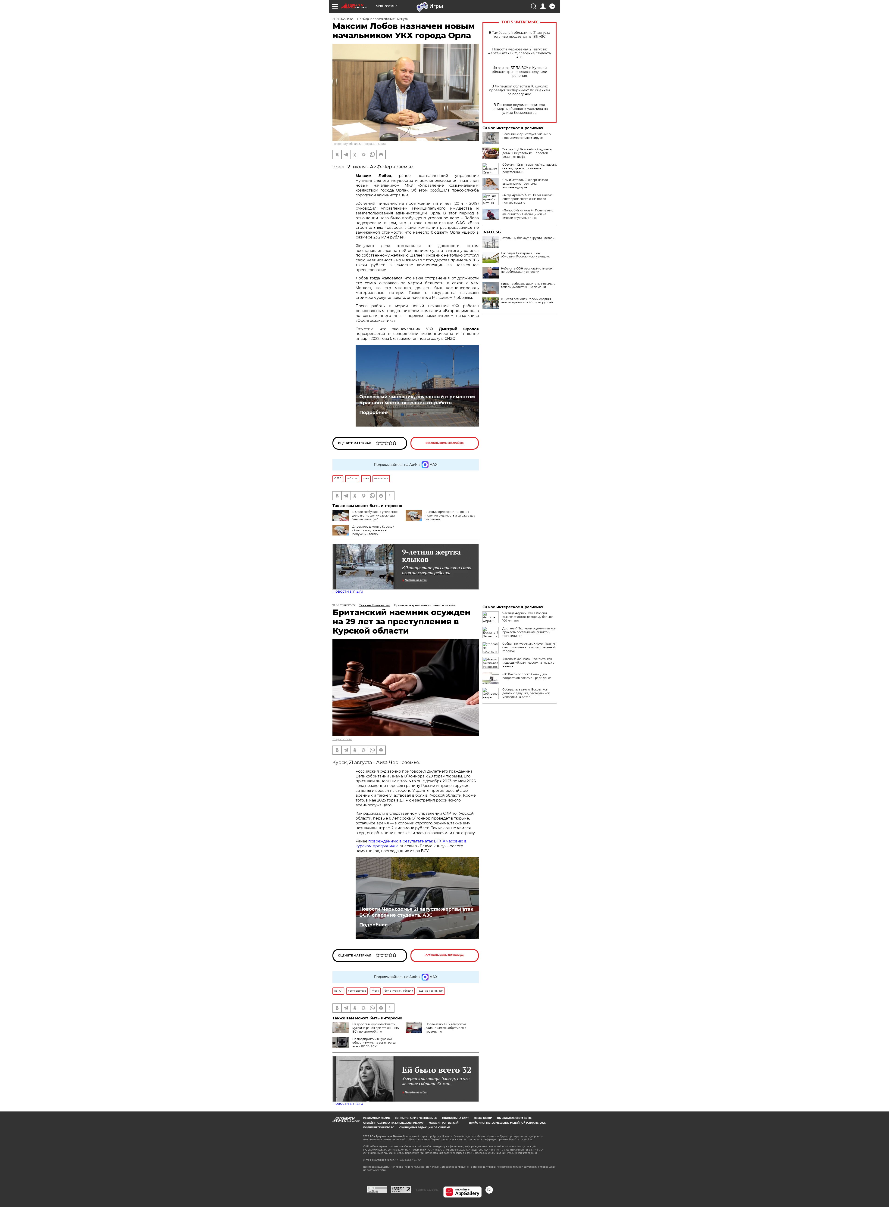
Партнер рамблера (427, 1189)
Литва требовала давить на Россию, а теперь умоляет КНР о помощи (528, 285)
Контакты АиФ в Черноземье (416, 1118)
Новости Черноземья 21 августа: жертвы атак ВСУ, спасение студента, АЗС (519, 53)
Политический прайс (378, 1127)
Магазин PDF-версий (443, 1122)
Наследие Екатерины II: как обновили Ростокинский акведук (525, 255)
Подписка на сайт (455, 1118)
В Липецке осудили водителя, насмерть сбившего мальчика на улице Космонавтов (519, 109)
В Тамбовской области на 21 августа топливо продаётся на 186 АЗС (519, 35)
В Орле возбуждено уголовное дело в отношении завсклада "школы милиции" (375, 515)
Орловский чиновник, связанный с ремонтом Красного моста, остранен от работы (417, 399)
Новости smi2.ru (347, 591)
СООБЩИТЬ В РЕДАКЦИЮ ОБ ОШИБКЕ (424, 1127)
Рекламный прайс (376, 1118)
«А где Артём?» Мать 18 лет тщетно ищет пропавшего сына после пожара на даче (527, 198)
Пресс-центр (483, 1118)
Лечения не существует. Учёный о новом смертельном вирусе (526, 135)
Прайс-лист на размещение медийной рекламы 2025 (507, 1122)
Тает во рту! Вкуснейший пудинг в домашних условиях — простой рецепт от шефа (527, 153)
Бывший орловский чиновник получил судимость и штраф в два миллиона (450, 515)
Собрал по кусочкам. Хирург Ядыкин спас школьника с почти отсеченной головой (529, 647)
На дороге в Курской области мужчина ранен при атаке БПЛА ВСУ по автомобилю (375, 1027)
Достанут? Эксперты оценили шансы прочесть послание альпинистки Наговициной (529, 632)
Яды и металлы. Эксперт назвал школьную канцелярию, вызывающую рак (525, 183)
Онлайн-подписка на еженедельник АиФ (393, 1122)
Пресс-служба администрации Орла (359, 143)
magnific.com (342, 739)
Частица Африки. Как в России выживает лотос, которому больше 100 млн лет (527, 616)
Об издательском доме (514, 1118)
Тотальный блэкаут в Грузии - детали (527, 238)
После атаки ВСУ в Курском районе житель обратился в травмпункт (446, 1027)
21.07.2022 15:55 (343, 19)
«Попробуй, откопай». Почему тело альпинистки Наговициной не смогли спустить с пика (528, 214)
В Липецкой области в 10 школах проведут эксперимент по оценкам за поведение (519, 90)
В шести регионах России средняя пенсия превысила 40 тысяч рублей (527, 300)
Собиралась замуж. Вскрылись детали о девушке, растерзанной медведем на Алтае (526, 693)
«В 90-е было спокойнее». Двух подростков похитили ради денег (526, 676)
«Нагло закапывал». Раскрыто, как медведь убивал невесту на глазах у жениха (528, 662)
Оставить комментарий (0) (445, 443)
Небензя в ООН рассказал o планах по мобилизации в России (526, 270)
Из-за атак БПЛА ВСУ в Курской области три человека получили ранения (519, 72)
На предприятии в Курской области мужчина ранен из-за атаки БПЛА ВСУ (374, 1042)
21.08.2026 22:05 (343, 605)
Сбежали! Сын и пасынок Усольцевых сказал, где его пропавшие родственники (529, 168)
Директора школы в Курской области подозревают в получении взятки (373, 530)
